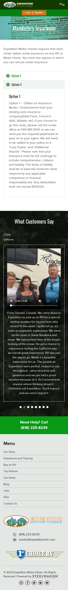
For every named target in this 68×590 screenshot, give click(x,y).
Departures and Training (18, 458)
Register (39, 12)
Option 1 (16, 75)
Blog (6, 484)
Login (28, 12)
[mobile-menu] (62, 4)
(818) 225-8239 (34, 428)
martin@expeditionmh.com (37, 539)
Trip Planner (10, 471)
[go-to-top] (58, 573)
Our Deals (9, 477)
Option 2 (17, 84)
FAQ (6, 497)
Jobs (6, 490)
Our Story (9, 452)
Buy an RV (9, 464)
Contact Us (10, 503)
